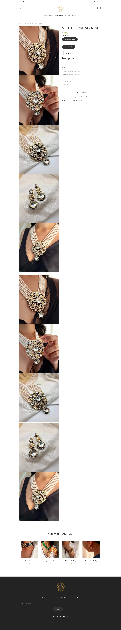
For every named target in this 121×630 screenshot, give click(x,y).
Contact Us (74, 15)
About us (44, 597)
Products (50, 15)
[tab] (68, 53)
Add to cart (68, 47)
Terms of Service (51, 597)
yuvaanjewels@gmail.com (76, 622)
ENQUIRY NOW (70, 39)
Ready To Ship (59, 15)
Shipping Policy (75, 597)
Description (68, 53)
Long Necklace (77, 97)
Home (45, 15)
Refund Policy (67, 597)
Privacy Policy (60, 597)
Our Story (67, 15)
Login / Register (97, 1)
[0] (99, 9)
